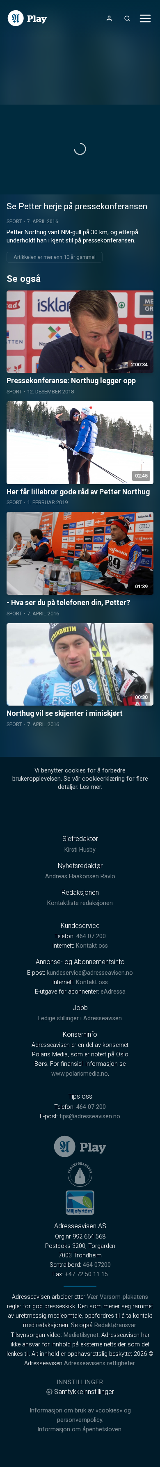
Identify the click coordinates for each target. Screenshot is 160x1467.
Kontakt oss (92, 945)
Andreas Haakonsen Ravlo (80, 876)
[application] (80, 149)
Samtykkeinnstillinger (84, 1392)
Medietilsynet (81, 1335)
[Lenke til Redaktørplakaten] (80, 1174)
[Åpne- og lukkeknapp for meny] (145, 18)
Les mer (90, 787)
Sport (14, 221)
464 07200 (97, 1264)
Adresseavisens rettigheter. (100, 1363)
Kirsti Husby (80, 849)
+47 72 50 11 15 (86, 1274)
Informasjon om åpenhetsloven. (80, 1429)
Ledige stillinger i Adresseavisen (80, 1018)
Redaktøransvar (115, 1325)
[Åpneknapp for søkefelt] (127, 18)
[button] (80, 149)
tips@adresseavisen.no (89, 1116)
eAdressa (113, 991)
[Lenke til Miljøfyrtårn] (80, 1202)
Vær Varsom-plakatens (117, 1296)
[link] (27, 18)
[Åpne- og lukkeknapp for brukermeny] (109, 18)
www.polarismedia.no (79, 1073)
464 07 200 (91, 936)
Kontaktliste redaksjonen (80, 903)
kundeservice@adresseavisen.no (90, 972)
